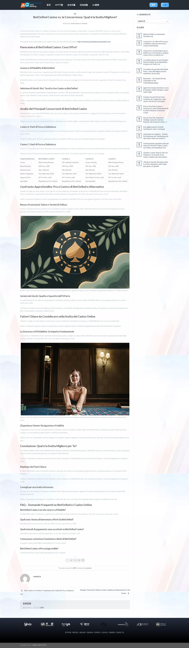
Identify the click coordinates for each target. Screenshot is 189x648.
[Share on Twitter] (71, 560)
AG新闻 (95, 5)
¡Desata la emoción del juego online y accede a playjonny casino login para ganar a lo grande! (155, 164)
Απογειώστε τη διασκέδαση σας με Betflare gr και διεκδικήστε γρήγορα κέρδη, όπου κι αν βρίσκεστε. (155, 53)
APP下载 (59, 5)
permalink (88, 568)
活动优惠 (84, 5)
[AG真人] (31, 5)
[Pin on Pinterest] (79, 560)
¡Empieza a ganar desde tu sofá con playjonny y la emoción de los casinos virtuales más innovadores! (155, 155)
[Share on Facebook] (67, 560)
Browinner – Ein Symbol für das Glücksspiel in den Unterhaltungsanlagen (154, 81)
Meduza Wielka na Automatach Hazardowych (154, 35)
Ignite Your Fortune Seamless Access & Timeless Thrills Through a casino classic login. (156, 90)
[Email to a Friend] (75, 560)
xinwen (84, 23)
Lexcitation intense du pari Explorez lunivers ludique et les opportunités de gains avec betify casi (155, 62)
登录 (42, 608)
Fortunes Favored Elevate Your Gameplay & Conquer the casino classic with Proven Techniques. (154, 99)
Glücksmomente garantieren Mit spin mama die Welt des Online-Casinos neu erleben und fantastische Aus (156, 146)
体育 (75, 13)
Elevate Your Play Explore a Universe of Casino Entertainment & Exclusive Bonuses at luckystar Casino (155, 109)
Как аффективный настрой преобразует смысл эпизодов (154, 128)
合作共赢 (71, 5)
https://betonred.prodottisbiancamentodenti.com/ (94, 42)
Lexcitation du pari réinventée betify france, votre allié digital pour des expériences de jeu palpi (155, 71)
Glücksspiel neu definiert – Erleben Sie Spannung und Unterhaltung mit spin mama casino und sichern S (155, 136)
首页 (49, 5)
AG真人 (34, 645)
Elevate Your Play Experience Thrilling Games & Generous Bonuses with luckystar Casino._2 (155, 120)
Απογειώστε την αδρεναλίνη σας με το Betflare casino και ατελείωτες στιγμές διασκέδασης (155, 44)
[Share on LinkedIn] (83, 560)
